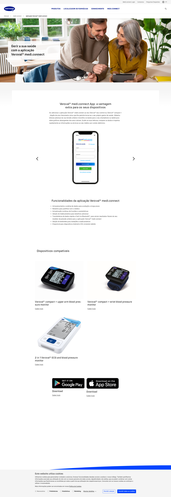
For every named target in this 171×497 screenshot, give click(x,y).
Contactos (140, 2)
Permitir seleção (109, 491)
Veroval (6, 16)
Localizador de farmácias (76, 9)
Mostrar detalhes (88, 491)
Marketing (77, 491)
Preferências (54, 491)
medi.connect (113, 9)
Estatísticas (66, 491)
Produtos (55, 9)
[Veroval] (9, 8)
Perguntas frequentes (153, 2)
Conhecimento (97, 9)
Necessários (41, 491)
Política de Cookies (75, 486)
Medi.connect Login (129, 2)
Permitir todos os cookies (126, 491)
